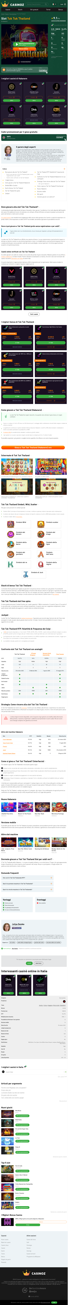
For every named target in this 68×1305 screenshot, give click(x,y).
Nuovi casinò (4, 1239)
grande (38, 333)
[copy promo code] (14, 97)
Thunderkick (18, 1167)
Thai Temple (60, 654)
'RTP (5, 632)
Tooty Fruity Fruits (8, 743)
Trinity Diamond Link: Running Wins (24, 1184)
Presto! (5, 746)
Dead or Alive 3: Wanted (21, 1175)
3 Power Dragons (33, 654)
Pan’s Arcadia (18, 1165)
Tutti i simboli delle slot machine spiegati (12, 1097)
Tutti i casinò (34, 314)
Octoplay (3, 852)
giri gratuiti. (56, 594)
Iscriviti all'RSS (34, 1296)
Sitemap (29, 1251)
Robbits (17, 1202)
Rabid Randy (18, 1119)
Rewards (3, 1262)
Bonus (60, 9)
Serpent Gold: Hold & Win (47, 654)
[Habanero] (64, 1001)
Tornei (48, 9)
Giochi (20, 9)
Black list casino (5, 1242)
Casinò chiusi (4, 1245)
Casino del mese (31, 1239)
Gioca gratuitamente (23, 1115)
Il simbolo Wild (7, 432)
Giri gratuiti (34, 9)
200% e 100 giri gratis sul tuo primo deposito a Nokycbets (29, 1218)
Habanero (3, 815)
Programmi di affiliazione (33, 1256)
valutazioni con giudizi (17, 258)
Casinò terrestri (31, 1254)
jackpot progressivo (26, 618)
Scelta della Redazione (9, 333)
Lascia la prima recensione (58, 20)
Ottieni (17, 342)
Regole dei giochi (6, 1259)
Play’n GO (54, 852)
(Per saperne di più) (45, 1302)
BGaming (17, 1149)
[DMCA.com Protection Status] (33, 1292)
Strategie (29, 1245)
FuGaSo (17, 1185)
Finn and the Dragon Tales (21, 1128)
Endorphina (18, 1195)
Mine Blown (18, 1110)
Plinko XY (17, 1147)
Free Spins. (19, 516)
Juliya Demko (8, 158)
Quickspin (20, 850)
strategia (24, 708)
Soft (28, 1242)
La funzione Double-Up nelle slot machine (12, 1092)
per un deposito (6, 360)
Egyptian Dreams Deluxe (9, 753)
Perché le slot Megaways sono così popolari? (13, 1087)
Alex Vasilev (15, 948)
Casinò (8, 9)
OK (54, 1302)
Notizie (29, 1248)
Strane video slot (6, 1090)
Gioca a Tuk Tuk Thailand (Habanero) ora (33, 447)
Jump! (4, 750)
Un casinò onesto (6, 217)
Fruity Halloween (7, 739)
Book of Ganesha (19, 1193)
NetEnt (16, 1112)
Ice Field (17, 1138)
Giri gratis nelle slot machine (9, 1095)
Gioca (11, 100)
